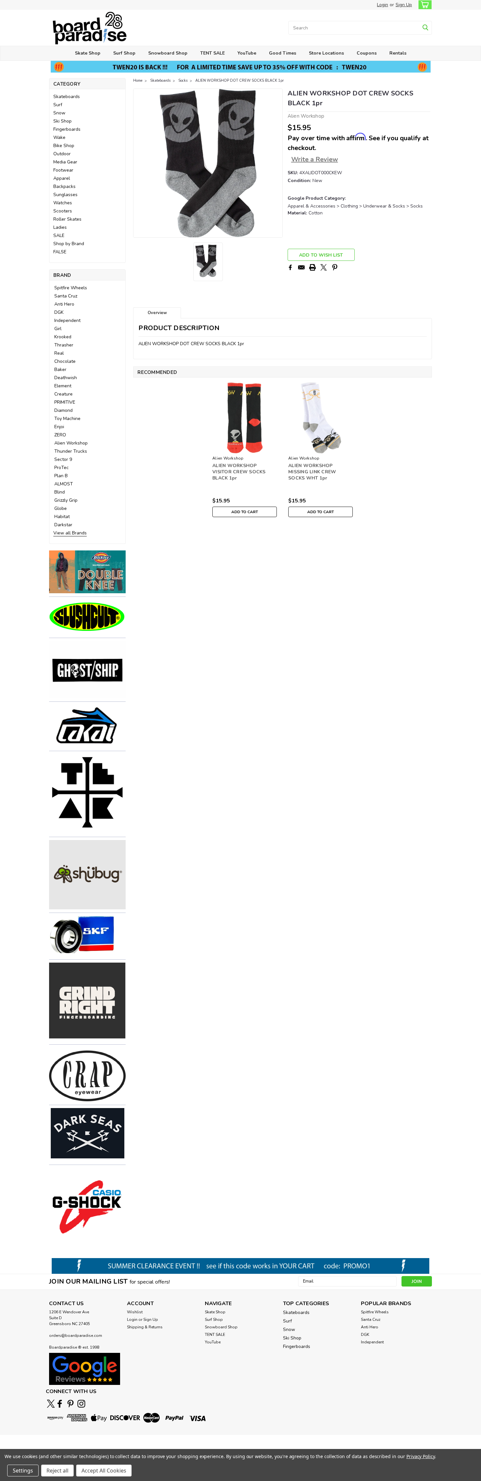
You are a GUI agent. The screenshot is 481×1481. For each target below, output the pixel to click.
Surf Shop (124, 53)
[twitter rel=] (51, 1404)
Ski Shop (62, 121)
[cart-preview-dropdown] (423, 4)
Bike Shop (63, 146)
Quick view (244, 448)
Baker (60, 369)
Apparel (61, 178)
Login (382, 5)
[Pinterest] (334, 267)
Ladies (60, 227)
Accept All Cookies (103, 1470)
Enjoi (59, 427)
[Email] (301, 267)
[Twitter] (323, 267)
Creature (63, 394)
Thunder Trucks (70, 451)
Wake (59, 137)
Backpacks (64, 186)
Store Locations (326, 53)
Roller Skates (67, 219)
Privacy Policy (420, 1456)
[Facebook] (290, 267)
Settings (23, 1470)
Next (277, 163)
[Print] (312, 267)
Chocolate (65, 361)
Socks (182, 80)
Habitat (62, 516)
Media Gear (65, 162)
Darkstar (63, 525)
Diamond (63, 410)
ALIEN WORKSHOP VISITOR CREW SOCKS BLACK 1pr (239, 472)
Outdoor (62, 154)
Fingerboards (66, 129)
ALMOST (63, 484)
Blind (59, 492)
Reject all (57, 1470)
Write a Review (314, 159)
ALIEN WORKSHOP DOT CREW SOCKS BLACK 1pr (239, 80)
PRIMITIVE (64, 402)
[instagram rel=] (81, 1404)
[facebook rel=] (60, 1404)
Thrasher (63, 345)
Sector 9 (63, 459)
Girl (58, 329)
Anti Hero (64, 304)
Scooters (62, 211)
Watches (62, 203)
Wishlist (135, 1312)
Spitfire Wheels (70, 288)
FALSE (59, 252)
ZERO (60, 435)
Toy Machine (67, 418)
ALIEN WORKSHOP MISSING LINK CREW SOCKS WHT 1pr (312, 472)
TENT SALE (212, 53)
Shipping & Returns (145, 1327)
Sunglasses (65, 195)
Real (59, 353)
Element (62, 386)
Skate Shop (87, 53)
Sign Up (404, 5)
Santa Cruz (65, 296)
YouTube (247, 53)
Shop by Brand (68, 244)
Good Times (282, 53)
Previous (139, 163)
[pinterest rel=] (70, 1404)
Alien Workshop (71, 443)
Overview (157, 313)
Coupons (367, 53)
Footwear (63, 170)
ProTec (61, 467)
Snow (59, 113)
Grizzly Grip (66, 500)
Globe (60, 508)
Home (137, 80)
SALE (58, 235)
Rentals (397, 53)
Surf (57, 105)
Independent (67, 320)
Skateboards (66, 96)
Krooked (62, 337)
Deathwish (65, 378)
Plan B (61, 476)
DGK (58, 312)
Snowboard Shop (167, 53)
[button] (87, 571)
